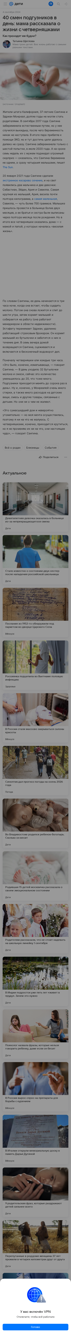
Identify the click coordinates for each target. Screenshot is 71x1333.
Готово (35, 1327)
